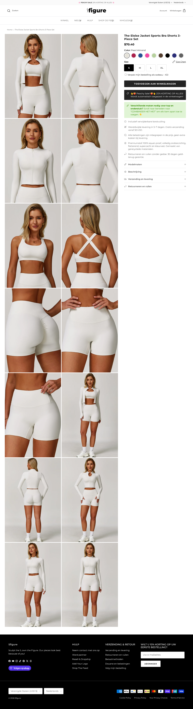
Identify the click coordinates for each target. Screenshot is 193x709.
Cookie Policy (125, 698)
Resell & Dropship (81, 659)
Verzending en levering (117, 650)
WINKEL (64, 20)
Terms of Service (178, 698)
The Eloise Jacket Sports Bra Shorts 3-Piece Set (34, 30)
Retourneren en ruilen (117, 654)
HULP (90, 20)
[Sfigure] (96, 11)
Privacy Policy (140, 698)
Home (9, 30)
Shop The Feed (80, 668)
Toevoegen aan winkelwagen (155, 83)
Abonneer (150, 664)
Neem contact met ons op (86, 650)
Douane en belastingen (117, 663)
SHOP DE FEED (106, 20)
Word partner (79, 654)
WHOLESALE (126, 20)
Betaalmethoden (114, 659)
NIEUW (78, 20)
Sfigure (18, 698)
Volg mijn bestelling (115, 668)
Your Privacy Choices (158, 698)
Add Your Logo (80, 663)
